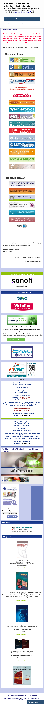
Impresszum (7, 698)
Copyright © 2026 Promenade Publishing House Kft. (22, 695)
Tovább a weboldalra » (16, 340)
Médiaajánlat (16, 698)
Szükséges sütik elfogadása (15, 24)
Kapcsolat (22, 699)
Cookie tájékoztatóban (22, 12)
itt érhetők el (26, 415)
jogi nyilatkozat (35, 698)
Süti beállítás (34, 702)
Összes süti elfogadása (14, 19)
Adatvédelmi (25, 698)
